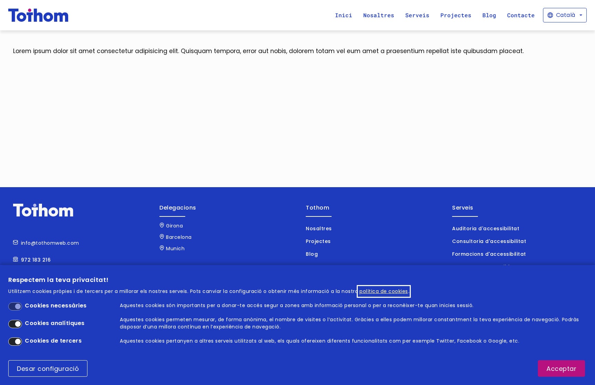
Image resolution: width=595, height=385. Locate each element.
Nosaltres (378, 15)
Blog (489, 15)
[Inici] (38, 15)
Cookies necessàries (56, 306)
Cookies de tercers (53, 341)
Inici (343, 15)
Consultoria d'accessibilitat (489, 241)
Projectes (455, 15)
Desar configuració (48, 368)
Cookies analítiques (55, 323)
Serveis (417, 15)
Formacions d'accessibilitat (489, 254)
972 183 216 (36, 259)
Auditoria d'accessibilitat (485, 228)
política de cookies (383, 291)
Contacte (521, 15)
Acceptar (561, 368)
